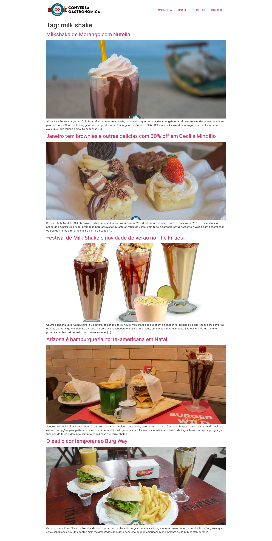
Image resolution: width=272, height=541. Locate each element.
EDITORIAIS (216, 10)
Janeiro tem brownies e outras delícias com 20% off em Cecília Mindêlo (131, 136)
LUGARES (182, 10)
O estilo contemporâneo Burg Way (87, 441)
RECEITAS (199, 10)
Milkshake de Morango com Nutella (88, 34)
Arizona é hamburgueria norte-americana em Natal (106, 339)
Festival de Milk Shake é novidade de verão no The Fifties (114, 238)
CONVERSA (165, 10)
